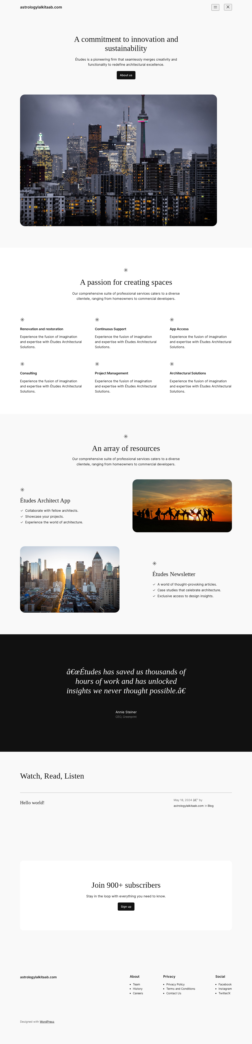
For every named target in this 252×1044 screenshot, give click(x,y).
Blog (211, 805)
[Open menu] (215, 7)
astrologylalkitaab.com (41, 7)
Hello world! (32, 802)
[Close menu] (228, 7)
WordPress (47, 1021)
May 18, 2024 (183, 800)
